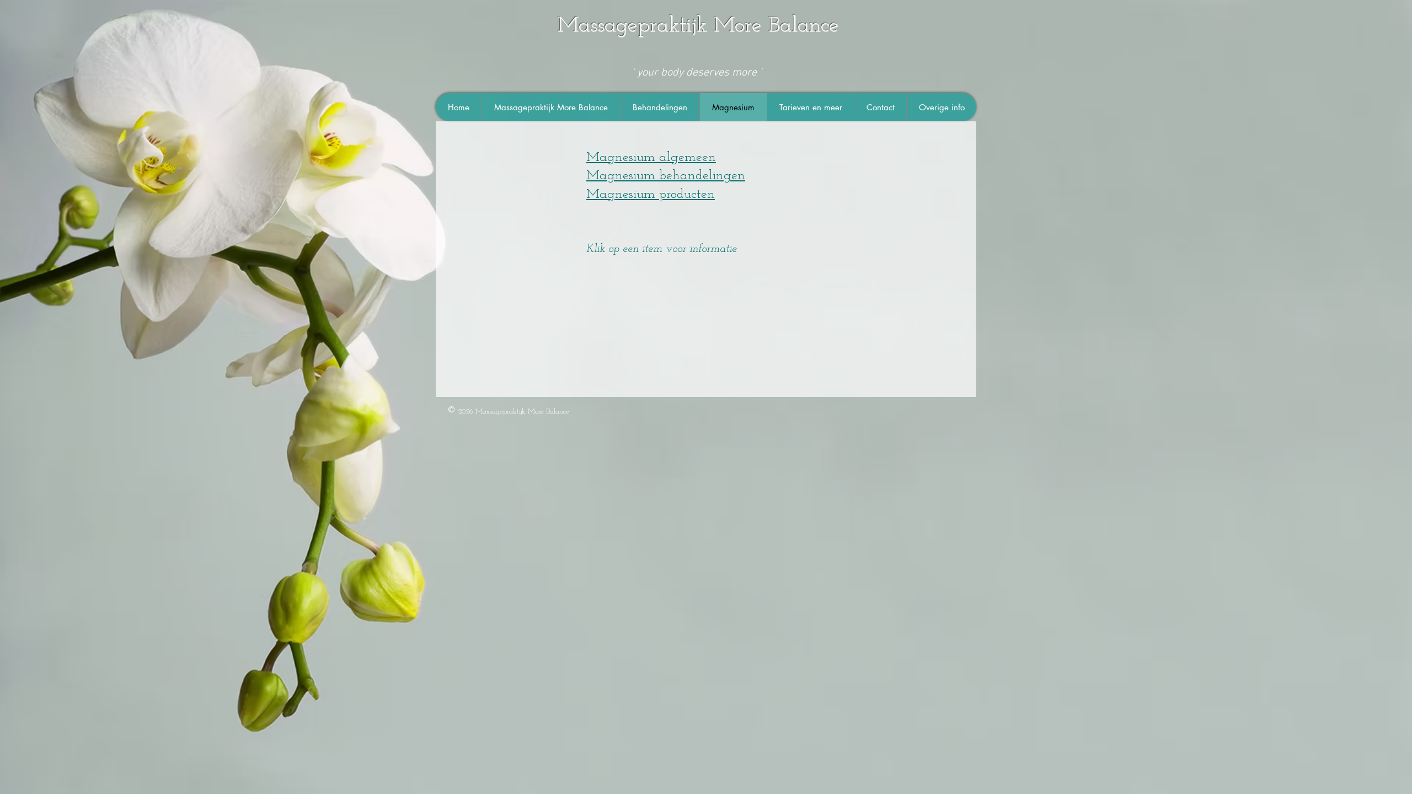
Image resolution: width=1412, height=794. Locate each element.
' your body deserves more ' (698, 72)
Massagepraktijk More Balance (698, 26)
